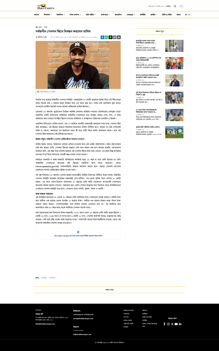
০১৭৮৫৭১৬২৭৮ (89, 314)
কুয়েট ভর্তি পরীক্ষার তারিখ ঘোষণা (148, 127)
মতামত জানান (127, 320)
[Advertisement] (78, 257)
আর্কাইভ (168, 6)
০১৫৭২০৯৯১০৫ (78, 314)
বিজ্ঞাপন (144, 310)
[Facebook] (102, 37)
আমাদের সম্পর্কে (128, 310)
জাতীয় (153, 15)
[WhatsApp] (106, 37)
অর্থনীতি (143, 15)
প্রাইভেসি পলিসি (128, 324)
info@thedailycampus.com (45, 324)
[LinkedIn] (180, 324)
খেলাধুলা (130, 15)
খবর (45, 27)
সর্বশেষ (36, 15)
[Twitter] (110, 37)
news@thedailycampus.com (83, 318)
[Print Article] (119, 37)
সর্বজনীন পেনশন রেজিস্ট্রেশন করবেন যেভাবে (65, 139)
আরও (179, 15)
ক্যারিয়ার (144, 314)
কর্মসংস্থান (104, 15)
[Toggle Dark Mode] (181, 6)
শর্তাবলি (125, 327)
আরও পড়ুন (160, 31)
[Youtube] (176, 324)
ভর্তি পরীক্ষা (90, 15)
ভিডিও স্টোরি (167, 15)
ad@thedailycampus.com (82, 334)
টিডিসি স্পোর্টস (42, 37)
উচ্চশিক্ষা (60, 15)
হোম (40, 27)
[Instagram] (168, 324)
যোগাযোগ (126, 314)
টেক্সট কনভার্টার (147, 317)
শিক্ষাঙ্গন (47, 15)
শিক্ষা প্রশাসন (75, 15)
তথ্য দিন (126, 317)
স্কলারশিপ (118, 15)
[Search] (175, 6)
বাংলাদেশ (52, 278)
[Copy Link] (115, 37)
